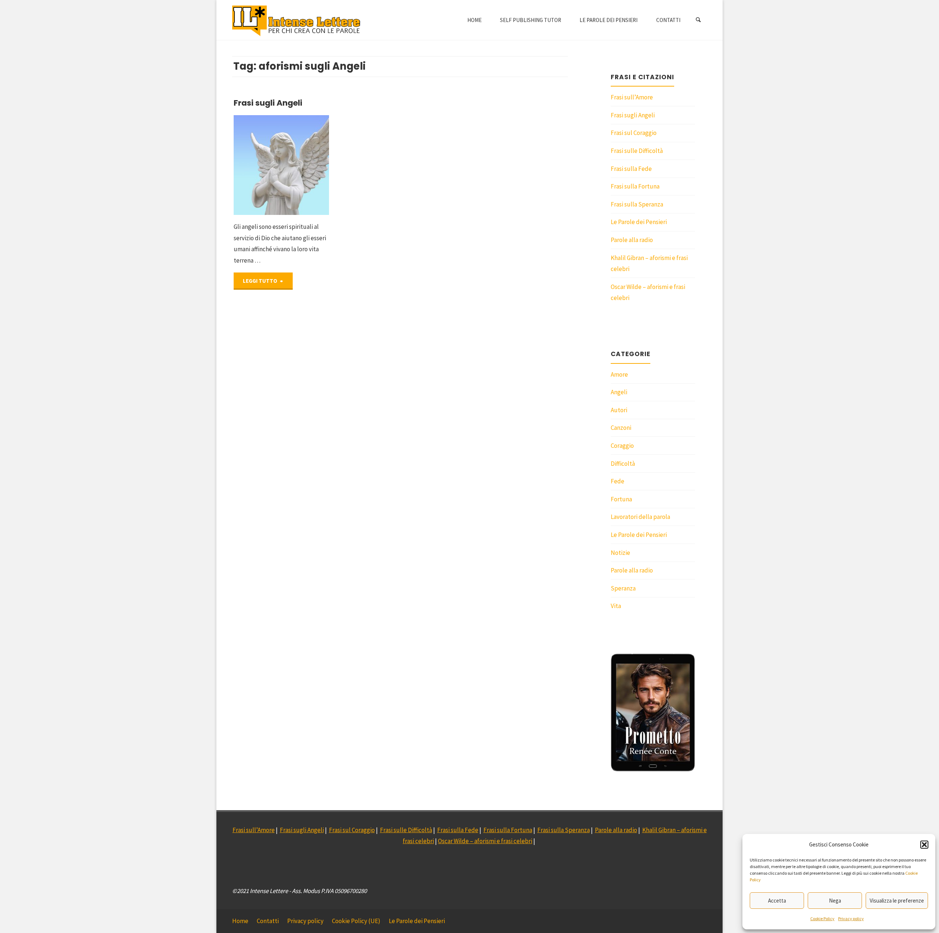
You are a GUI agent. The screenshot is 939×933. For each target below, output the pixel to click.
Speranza (623, 588)
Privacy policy (851, 918)
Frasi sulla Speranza (637, 204)
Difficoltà (623, 464)
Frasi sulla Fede (631, 169)
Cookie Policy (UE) (356, 921)
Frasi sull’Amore (632, 97)
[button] (924, 844)
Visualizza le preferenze (897, 900)
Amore (619, 374)
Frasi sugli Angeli (268, 103)
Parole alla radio (632, 240)
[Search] (698, 20)
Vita (616, 606)
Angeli (619, 392)
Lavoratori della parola (640, 517)
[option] (653, 713)
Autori (619, 410)
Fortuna (621, 499)
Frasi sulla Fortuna (635, 186)
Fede (617, 481)
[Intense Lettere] (296, 20)
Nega (835, 900)
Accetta (777, 900)
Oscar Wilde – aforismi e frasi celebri (485, 841)
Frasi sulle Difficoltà (637, 151)
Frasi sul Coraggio (634, 133)
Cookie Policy (822, 918)
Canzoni (621, 428)
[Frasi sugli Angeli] (300, 165)
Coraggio (622, 446)
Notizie (620, 553)
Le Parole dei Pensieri (639, 222)
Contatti (268, 921)
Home (240, 921)
